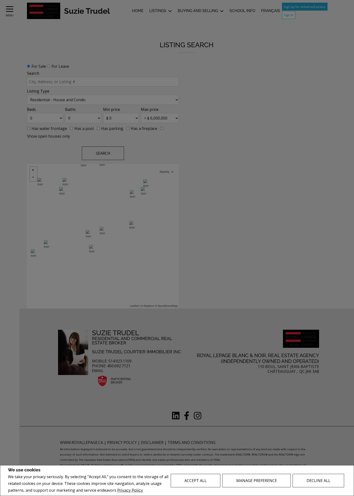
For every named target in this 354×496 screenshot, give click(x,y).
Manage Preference (256, 480)
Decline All (318, 480)
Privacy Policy (130, 490)
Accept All (195, 480)
